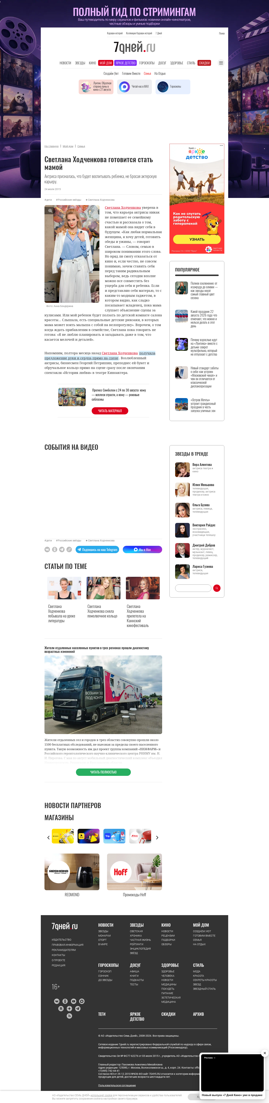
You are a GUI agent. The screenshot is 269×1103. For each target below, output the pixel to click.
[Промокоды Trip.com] (116, 836)
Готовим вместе (131, 73)
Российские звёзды (69, 199)
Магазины (59, 817)
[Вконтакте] (56, 1001)
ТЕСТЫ (134, 984)
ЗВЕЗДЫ (103, 931)
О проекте (58, 960)
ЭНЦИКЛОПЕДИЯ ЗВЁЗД (140, 951)
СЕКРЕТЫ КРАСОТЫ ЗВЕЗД (205, 982)
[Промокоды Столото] (65, 836)
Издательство (61, 939)
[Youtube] (73, 1001)
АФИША (134, 971)
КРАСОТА (198, 975)
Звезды (80, 62)
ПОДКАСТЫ (137, 980)
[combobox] (193, 588)
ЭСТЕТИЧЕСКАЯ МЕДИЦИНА (171, 999)
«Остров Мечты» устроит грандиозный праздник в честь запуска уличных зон (203, 405)
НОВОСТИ (105, 924)
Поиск (222, 33)
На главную (51, 146)
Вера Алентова (202, 464)
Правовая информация (67, 944)
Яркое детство (125, 62)
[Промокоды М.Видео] (142, 836)
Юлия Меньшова (203, 484)
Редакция (58, 965)
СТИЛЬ (198, 965)
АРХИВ (198, 1014)
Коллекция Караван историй (139, 33)
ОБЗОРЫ (166, 944)
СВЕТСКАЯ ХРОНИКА (136, 933)
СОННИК (103, 975)
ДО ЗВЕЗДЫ (105, 980)
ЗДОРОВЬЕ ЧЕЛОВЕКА (167, 973)
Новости (65, 62)
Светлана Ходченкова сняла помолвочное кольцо (102, 611)
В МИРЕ (103, 944)
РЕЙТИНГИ (136, 944)
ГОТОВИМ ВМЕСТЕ (204, 935)
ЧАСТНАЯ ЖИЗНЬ (140, 939)
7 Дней (159, 33)
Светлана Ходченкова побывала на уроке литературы (61, 613)
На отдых (160, 73)
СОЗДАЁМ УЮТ (202, 931)
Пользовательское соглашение (117, 1085)
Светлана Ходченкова (101, 199)
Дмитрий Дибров (204, 545)
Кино (92, 62)
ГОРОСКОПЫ (108, 965)
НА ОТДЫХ (199, 944)
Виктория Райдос (204, 525)
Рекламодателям (64, 949)
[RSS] (69, 1016)
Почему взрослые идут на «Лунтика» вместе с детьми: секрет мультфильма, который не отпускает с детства (204, 347)
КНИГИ (134, 975)
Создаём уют (111, 73)
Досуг (162, 62)
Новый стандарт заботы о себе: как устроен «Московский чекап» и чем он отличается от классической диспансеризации (204, 377)
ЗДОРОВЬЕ (170, 965)
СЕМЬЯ (197, 939)
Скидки (204, 62)
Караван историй (115, 33)
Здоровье (176, 62)
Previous (48, 837)
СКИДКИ (168, 1014)
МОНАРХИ (104, 935)
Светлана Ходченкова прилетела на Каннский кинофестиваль (138, 616)
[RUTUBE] (61, 1008)
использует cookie (101, 1095)
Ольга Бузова (201, 504)
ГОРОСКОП (104, 971)
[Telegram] (78, 1008)
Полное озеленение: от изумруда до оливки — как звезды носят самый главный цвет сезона (204, 291)
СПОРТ (102, 939)
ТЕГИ (102, 1014)
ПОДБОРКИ (168, 939)
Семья (147, 73)
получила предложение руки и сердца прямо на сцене (99, 355)
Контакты (58, 955)
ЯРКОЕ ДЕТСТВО (137, 1016)
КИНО (166, 924)
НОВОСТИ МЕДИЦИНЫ (168, 982)
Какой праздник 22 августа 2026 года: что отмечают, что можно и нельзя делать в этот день (204, 319)
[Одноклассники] (65, 1001)
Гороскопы (146, 62)
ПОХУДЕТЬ (167, 988)
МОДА (196, 971)
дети (49, 199)
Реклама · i (209, 1058)
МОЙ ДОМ (201, 924)
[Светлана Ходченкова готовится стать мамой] (69, 549)
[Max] (82, 1001)
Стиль (191, 62)
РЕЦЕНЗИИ (168, 935)
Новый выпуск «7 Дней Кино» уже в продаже (232, 1095)
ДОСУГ (135, 965)
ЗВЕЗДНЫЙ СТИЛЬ (204, 988)
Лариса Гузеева (203, 566)
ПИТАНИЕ (167, 993)
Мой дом (106, 62)
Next (157, 837)
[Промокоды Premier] (90, 836)
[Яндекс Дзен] (69, 1008)
